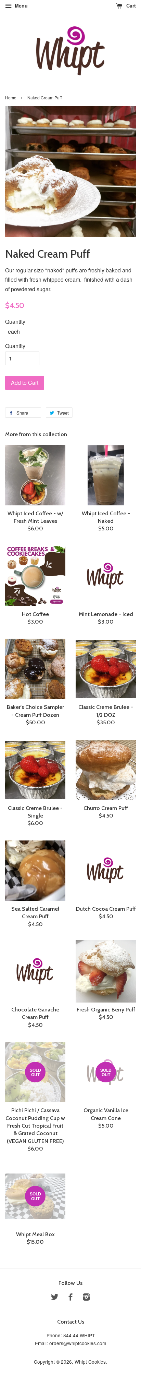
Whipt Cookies (90, 1361)
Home (10, 97)
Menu (20, 5)
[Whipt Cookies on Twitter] (55, 1297)
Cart (130, 5)
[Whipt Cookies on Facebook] (70, 1297)
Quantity (15, 321)
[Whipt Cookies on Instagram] (86, 1297)
